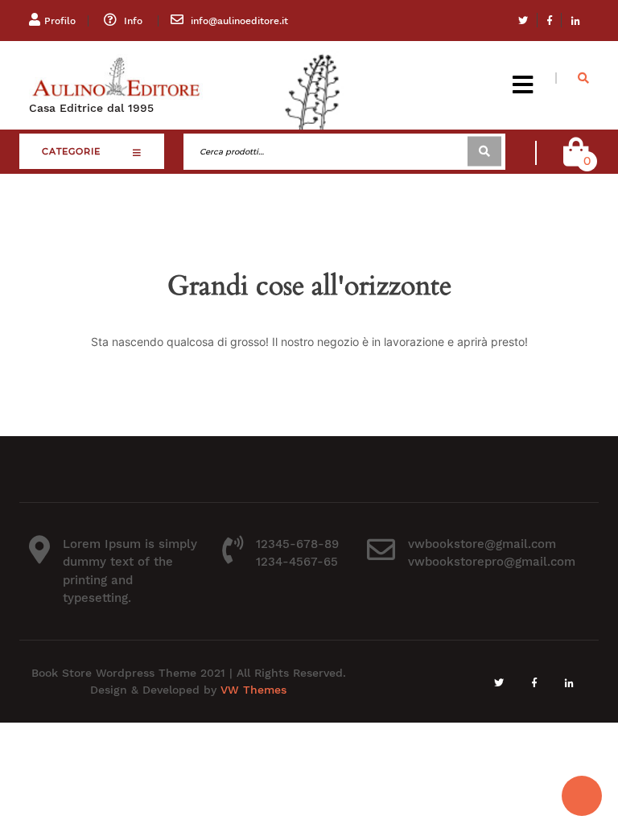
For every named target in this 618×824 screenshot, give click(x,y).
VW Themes (251, 689)
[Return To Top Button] (582, 796)
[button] (523, 84)
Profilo (60, 21)
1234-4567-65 (297, 561)
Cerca (484, 152)
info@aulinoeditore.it (239, 21)
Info (133, 21)
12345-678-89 (297, 544)
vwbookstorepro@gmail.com (491, 561)
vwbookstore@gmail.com (482, 544)
